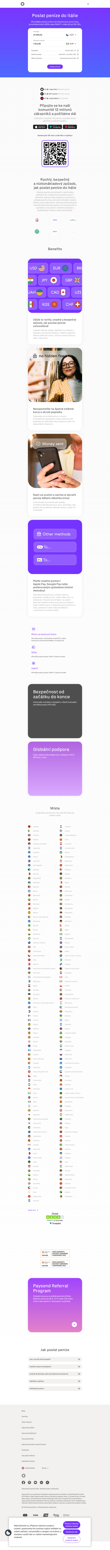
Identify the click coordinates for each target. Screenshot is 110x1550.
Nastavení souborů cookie (71, 1539)
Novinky (25, 1416)
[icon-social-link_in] (29, 1482)
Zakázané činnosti (28, 1461)
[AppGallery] (70, 127)
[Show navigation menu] (88, 4)
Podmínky (25, 1450)
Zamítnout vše (71, 1532)
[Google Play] (55, 127)
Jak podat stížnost (28, 1455)
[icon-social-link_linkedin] (41, 1482)
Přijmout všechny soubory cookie (72, 1525)
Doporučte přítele (28, 1428)
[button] (8, 1532)
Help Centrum (27, 1422)
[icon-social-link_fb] (23, 1482)
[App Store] (40, 127)
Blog (23, 1411)
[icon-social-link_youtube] (35, 1482)
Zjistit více (32, 1210)
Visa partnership (28, 1439)
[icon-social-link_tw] (47, 1482)
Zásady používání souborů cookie (34, 1444)
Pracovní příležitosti (29, 1433)
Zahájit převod (55, 67)
